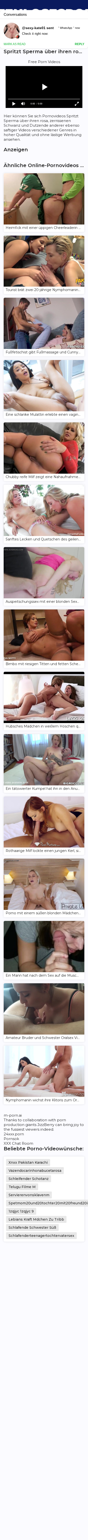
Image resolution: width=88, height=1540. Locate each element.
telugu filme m (22, 1187)
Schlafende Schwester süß (32, 1227)
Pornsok (11, 1138)
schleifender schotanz (29, 1179)
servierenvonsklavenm (29, 1195)
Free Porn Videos (44, 61)
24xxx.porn (14, 1134)
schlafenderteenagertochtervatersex (41, 1235)
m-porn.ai (13, 1115)
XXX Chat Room (18, 1143)
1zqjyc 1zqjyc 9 (21, 1211)
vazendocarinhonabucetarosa (35, 1170)
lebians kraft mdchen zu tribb (36, 1219)
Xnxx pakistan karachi (28, 1162)
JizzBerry (45, 1124)
